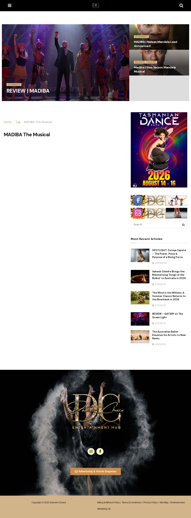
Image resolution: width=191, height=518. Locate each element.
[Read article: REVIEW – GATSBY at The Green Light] (140, 319)
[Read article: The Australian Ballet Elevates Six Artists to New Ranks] (140, 337)
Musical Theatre (145, 62)
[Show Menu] (9, 5)
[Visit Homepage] (95, 5)
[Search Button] (181, 5)
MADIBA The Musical (38, 122)
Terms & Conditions (131, 502)
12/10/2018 (13, 99)
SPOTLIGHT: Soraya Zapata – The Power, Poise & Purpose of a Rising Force (169, 254)
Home (8, 122)
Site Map (164, 502)
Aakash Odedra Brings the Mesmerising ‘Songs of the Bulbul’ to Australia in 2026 (169, 275)
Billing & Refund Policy (108, 502)
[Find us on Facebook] (100, 451)
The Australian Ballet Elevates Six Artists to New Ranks (169, 335)
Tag (17, 122)
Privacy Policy (150, 502)
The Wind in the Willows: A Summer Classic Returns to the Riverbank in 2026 (169, 296)
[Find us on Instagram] (91, 451)
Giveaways (14, 84)
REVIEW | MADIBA (28, 90)
